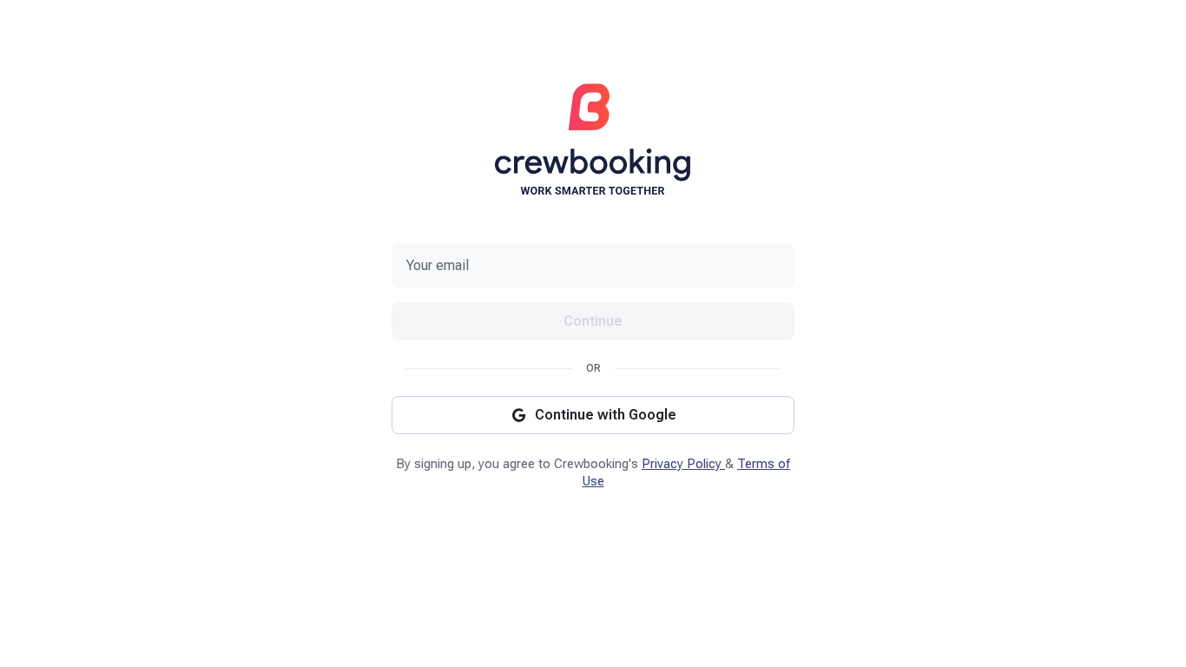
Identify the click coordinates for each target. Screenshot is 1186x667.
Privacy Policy (683, 464)
